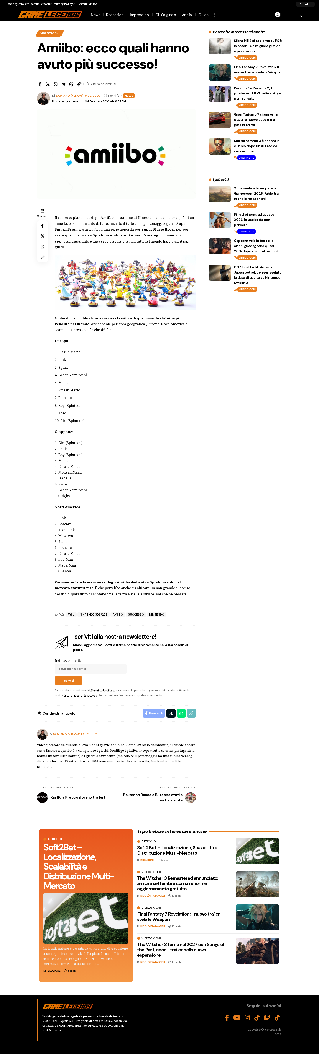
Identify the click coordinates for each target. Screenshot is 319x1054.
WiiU (71, 614)
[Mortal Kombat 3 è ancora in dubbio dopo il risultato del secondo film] (220, 146)
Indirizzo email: (68, 660)
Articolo (55, 839)
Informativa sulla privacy (80, 695)
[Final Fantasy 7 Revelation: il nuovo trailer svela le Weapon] (220, 72)
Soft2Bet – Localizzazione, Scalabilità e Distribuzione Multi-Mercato (78, 866)
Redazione (54, 971)
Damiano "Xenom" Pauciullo (78, 96)
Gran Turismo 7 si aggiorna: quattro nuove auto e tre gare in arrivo (256, 119)
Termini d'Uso (87, 4)
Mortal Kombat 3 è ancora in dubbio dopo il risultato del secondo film (257, 145)
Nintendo (156, 614)
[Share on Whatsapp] (56, 84)
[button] (305, 4)
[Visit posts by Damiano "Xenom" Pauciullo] (42, 734)
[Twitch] (267, 1018)
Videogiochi (49, 33)
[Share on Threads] (71, 84)
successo (136, 614)
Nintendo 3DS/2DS (93, 614)
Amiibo (118, 614)
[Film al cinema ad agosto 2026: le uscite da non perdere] (220, 220)
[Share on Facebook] (40, 84)
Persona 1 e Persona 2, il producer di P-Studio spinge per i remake (257, 93)
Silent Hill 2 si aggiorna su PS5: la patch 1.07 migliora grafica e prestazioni (258, 45)
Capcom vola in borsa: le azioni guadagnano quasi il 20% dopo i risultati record (256, 246)
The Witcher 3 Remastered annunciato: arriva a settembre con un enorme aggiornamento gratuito (177, 883)
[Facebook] (227, 1018)
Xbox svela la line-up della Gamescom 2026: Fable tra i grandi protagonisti (257, 193)
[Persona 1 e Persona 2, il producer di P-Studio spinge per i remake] (220, 94)
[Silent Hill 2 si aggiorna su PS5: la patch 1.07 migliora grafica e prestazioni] (220, 46)
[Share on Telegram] (63, 84)
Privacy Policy (63, 4)
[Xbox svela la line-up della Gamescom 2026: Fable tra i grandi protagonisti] (220, 194)
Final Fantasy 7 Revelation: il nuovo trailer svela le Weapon (178, 916)
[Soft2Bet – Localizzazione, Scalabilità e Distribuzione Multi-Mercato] (85, 918)
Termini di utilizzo (103, 690)
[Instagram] (247, 1018)
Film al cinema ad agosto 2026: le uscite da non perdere (254, 219)
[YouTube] (236, 1018)
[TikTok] (257, 1018)
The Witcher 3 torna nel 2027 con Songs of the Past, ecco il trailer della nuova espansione (180, 949)
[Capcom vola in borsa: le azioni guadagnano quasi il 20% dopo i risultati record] (220, 246)
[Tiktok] (277, 1018)
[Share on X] (48, 84)
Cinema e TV (246, 158)
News (129, 96)
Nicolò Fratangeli (152, 896)
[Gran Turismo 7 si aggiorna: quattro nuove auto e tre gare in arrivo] (220, 120)
